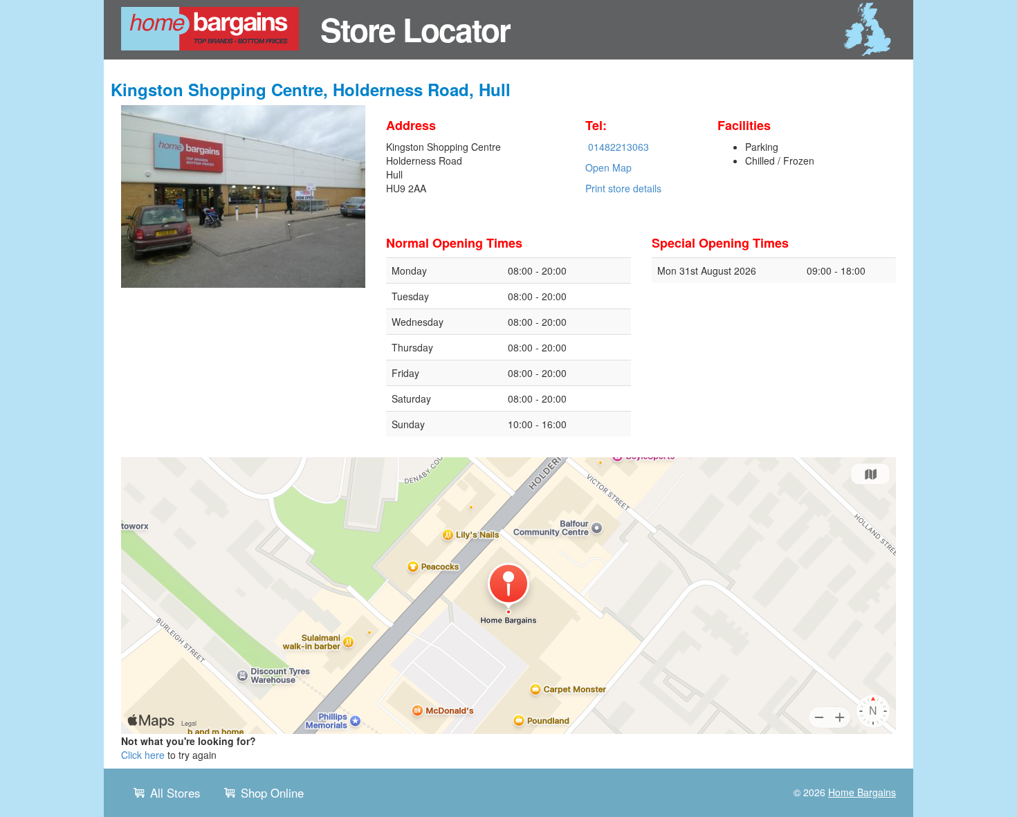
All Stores (175, 792)
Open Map (608, 167)
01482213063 (618, 147)
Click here (143, 755)
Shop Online (272, 792)
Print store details (623, 188)
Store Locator (415, 29)
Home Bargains (862, 792)
